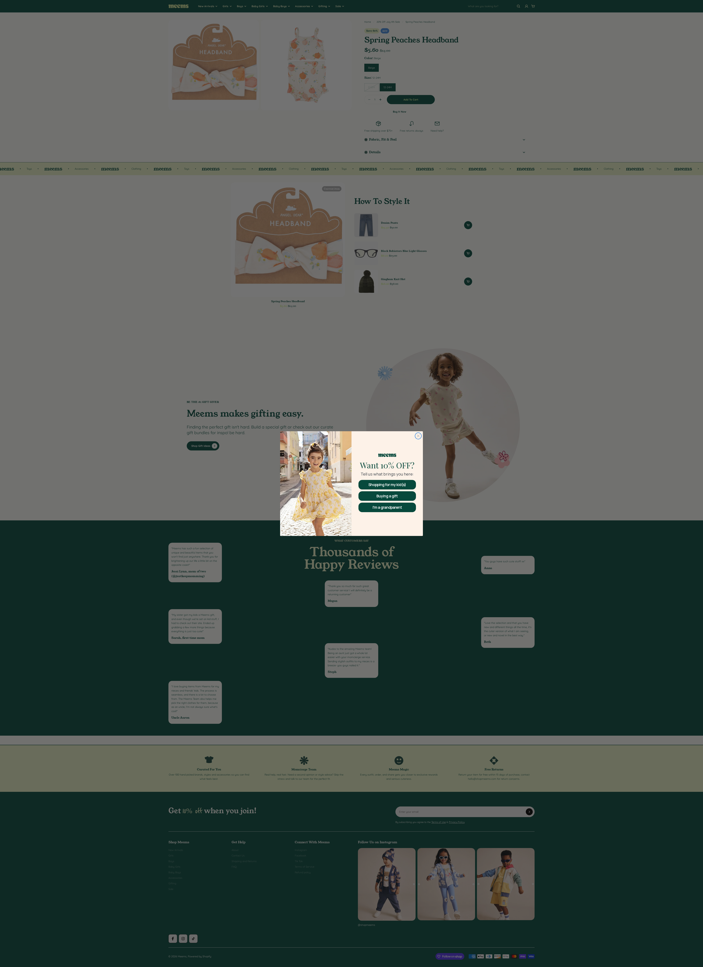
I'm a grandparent (387, 507)
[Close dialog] (418, 436)
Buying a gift (387, 495)
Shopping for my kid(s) (387, 484)
